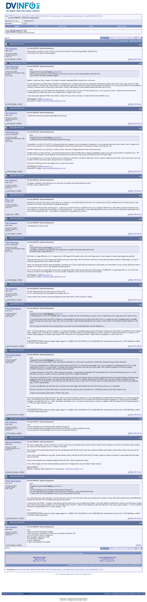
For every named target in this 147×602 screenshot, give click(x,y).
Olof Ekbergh (12, 67)
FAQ (36, 26)
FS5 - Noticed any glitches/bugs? (66, 574)
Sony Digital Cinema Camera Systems (73, 16)
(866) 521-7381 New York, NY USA (39, 559)
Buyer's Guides (122, 26)
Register (17, 26)
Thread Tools (124, 41)
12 (133, 38)
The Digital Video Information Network (123, 593)
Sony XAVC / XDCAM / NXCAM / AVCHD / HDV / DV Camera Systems (41, 16)
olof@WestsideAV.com (45, 99)
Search (91, 26)
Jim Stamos (11, 49)
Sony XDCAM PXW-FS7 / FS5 (93, 16)
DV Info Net (17, 16)
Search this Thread (135, 41)
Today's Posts (62, 26)
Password (8, 23)
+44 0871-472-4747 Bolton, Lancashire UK (107, 559)
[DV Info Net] (23, 11)
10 (128, 38)
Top (143, 593)
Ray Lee (10, 200)
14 (138, 38)
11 (131, 38)
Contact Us (107, 593)
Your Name (9, 21)
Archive (139, 593)
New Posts (79, 574)
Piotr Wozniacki (13, 309)
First (111, 38)
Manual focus (87, 574)
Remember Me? (29, 21)
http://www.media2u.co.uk (74, 469)
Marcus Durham (13, 442)
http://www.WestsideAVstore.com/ (54, 101)
